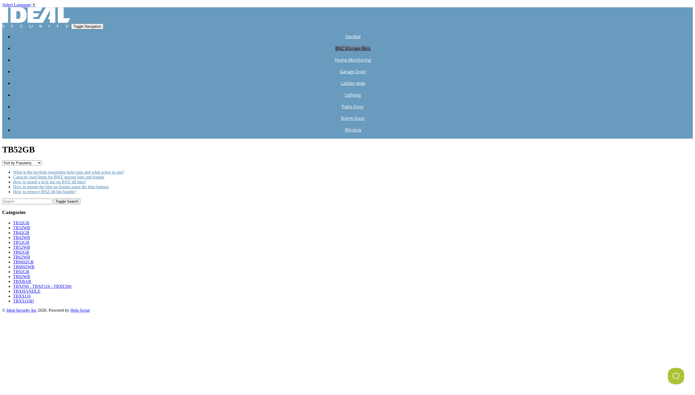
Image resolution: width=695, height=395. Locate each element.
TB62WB (21, 257)
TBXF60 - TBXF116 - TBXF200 (42, 286)
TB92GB (21, 271)
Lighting (353, 95)
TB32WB (21, 227)
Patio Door (353, 107)
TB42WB (21, 237)
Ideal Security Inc (22, 310)
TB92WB (21, 276)
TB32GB (21, 223)
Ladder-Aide (353, 83)
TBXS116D (23, 301)
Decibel (353, 37)
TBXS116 (22, 296)
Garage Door (353, 72)
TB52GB (21, 242)
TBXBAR (22, 281)
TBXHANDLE (26, 291)
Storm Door (353, 118)
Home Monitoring (353, 60)
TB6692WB (23, 267)
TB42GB (21, 232)
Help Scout (80, 310)
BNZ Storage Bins (353, 48)
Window (353, 130)
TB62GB (21, 252)
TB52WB (21, 247)
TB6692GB (23, 262)
